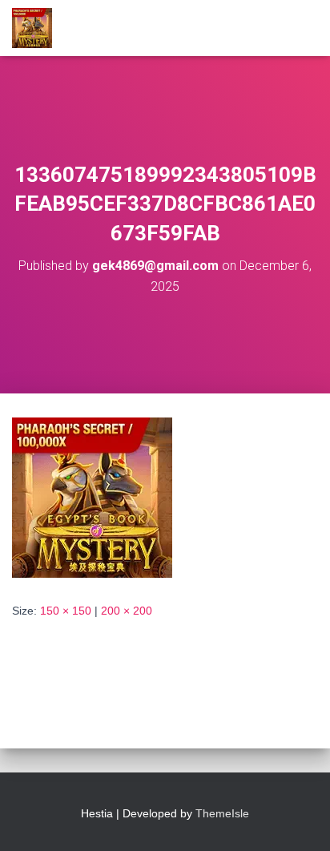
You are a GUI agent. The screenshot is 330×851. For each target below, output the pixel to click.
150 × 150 (65, 610)
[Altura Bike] (38, 28)
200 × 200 (126, 610)
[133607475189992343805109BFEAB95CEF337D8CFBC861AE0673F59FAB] (92, 496)
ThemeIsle (222, 813)
